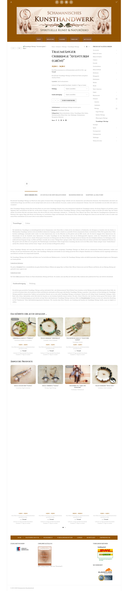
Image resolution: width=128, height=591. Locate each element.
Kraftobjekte (96, 79)
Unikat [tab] (27, 223)
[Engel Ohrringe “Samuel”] (50, 374)
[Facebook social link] (57, 2)
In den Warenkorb (68, 100)
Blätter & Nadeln (97, 56)
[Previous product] (84, 47)
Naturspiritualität (56, 115)
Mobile (95, 82)
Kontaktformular (85, 298)
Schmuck (58, 46)
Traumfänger (78, 113)
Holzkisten (96, 73)
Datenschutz (32, 538)
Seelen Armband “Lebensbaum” (50, 338)
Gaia (69, 115)
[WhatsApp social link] (71, 2)
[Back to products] (87, 47)
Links (79, 538)
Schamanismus (81, 115)
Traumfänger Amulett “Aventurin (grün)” (77, 339)
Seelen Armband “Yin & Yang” (104, 386)
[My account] (11, 2)
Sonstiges (95, 124)
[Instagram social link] (62, 2)
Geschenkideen (97, 66)
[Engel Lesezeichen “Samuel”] (23, 374)
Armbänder (97, 105)
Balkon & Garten (97, 53)
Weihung (54, 88)
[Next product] (89, 47)
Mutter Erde (64, 115)
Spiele (94, 128)
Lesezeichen (18, 388)
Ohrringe (64, 46)
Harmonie (60, 117)
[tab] (31, 194)
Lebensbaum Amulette (19, 340)
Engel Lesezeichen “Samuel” (23, 386)
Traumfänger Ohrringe (73, 46)
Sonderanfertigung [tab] (19, 283)
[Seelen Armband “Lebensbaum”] (50, 326)
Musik (94, 85)
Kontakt (91, 538)
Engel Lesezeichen (26, 388)
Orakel (94, 92)
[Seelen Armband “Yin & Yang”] (105, 374)
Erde (83, 113)
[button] (13, 48)
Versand (54, 72)
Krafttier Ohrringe (100, 115)
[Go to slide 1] (63, 527)
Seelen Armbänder (53, 340)
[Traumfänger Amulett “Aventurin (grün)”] (77, 326)
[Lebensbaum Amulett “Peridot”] (23, 326)
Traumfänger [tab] (17, 223)
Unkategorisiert (97, 134)
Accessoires (96, 50)
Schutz (72, 113)
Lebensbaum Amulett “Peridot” (23, 338)
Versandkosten (65, 538)
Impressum (105, 538)
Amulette (96, 102)
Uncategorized (96, 131)
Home (53, 46)
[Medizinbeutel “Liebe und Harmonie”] (77, 374)
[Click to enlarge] (26, 183)
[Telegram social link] (66, 120)
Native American (97, 89)
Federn (86, 113)
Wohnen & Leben (97, 140)
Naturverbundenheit (65, 113)
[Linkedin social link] (63, 120)
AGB (19, 538)
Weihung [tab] (32, 283)
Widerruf (48, 538)
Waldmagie (74, 115)
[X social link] (59, 120)
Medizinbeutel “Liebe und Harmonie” (77, 386)
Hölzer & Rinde (97, 69)
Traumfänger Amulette (78, 342)
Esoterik (95, 63)
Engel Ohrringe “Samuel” (50, 386)
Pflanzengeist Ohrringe (102, 118)
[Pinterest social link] (66, 2)
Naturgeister (55, 117)
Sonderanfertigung (57, 94)
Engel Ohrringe (100, 111)
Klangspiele (96, 76)
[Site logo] (64, 20)
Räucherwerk (96, 95)
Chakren (95, 60)
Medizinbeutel (81, 389)
